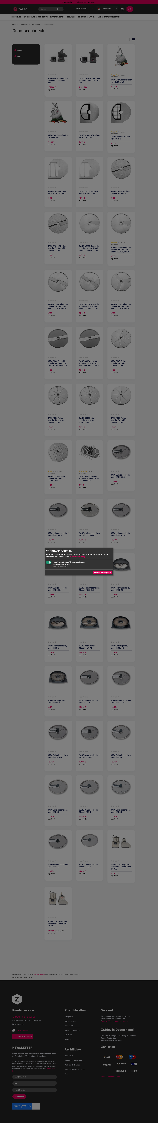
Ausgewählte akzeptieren (102, 572)
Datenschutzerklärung (77, 557)
